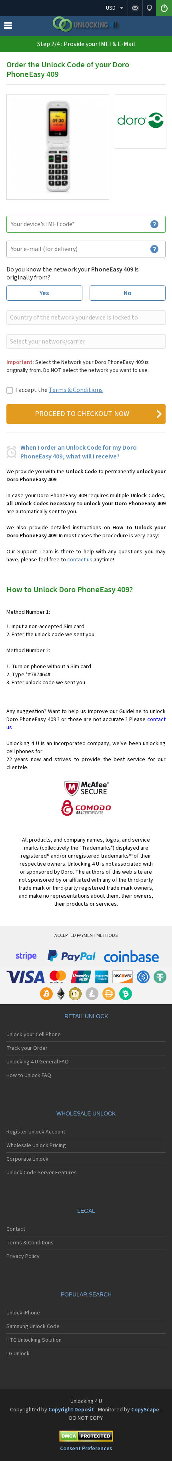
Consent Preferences (86, 1449)
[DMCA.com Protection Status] (86, 1438)
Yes (44, 293)
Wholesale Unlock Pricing (36, 1145)
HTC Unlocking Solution (34, 1340)
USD (111, 8)
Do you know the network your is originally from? (72, 273)
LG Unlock (18, 1354)
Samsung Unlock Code (33, 1326)
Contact (15, 1229)
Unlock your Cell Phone (33, 1035)
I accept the (59, 390)
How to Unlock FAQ (28, 1075)
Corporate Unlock (27, 1159)
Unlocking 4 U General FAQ (37, 1062)
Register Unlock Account (35, 1132)
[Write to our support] (135, 8)
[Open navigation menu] (8, 27)
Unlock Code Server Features (41, 1173)
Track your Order (27, 1048)
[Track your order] (149, 8)
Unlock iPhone (23, 1313)
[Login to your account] (164, 8)
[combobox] (85, 317)
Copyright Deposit (71, 1410)
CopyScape (145, 1410)
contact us (79, 560)
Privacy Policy (23, 1256)
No (128, 293)
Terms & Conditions (76, 390)
